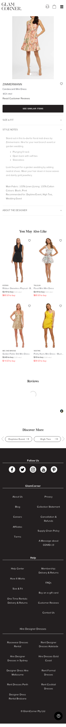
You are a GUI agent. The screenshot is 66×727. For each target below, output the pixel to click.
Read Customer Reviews (16, 98)
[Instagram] (33, 469)
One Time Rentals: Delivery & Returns (17, 600)
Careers (17, 516)
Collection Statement (48, 506)
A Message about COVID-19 (48, 542)
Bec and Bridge (9, 351)
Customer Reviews (48, 602)
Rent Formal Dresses (49, 672)
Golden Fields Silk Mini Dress (16, 354)
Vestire (37, 351)
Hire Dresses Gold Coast (49, 658)
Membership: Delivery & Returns (49, 570)
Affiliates (17, 526)
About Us (18, 496)
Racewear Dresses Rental (17, 644)
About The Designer (15, 210)
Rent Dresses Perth (17, 684)
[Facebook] (12, 469)
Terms (17, 536)
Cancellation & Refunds (49, 518)
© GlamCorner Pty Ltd (33, 711)
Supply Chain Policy (48, 530)
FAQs (48, 582)
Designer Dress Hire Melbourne (17, 672)
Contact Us (48, 612)
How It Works (17, 578)
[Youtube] (43, 469)
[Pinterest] (54, 469)
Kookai (5, 285)
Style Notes (10, 129)
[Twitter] (22, 469)
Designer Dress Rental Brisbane (17, 696)
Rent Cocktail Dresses (48, 686)
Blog (17, 506)
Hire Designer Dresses (33, 628)
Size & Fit (8, 119)
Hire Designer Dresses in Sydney (17, 658)
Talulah (37, 285)
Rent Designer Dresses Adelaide (48, 644)
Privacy (48, 496)
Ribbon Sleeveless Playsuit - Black (17, 288)
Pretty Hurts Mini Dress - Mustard (48, 354)
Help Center (17, 568)
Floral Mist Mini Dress (44, 288)
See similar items (33, 108)
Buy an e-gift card (48, 592)
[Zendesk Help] (58, 716)
